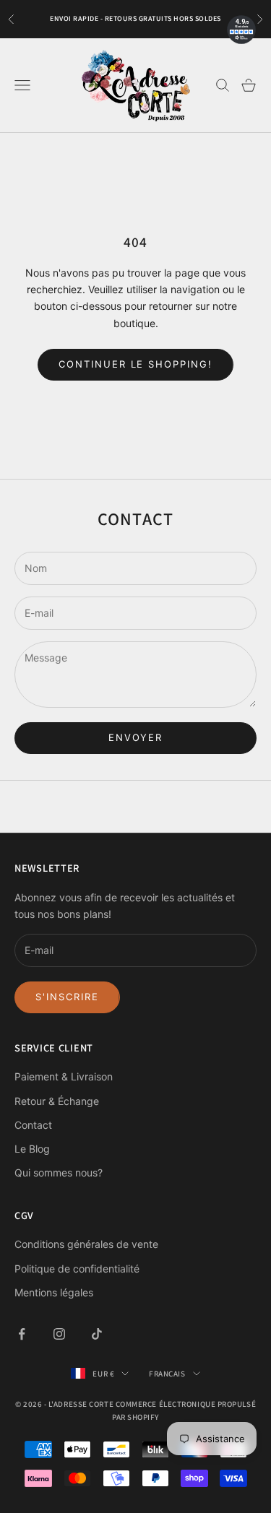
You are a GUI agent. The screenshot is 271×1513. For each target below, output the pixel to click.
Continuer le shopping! (135, 364)
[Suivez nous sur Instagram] (59, 1334)
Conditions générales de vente (86, 1244)
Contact (33, 1125)
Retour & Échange (56, 1101)
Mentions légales (53, 1292)
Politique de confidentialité (76, 1268)
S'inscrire (67, 996)
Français (167, 1374)
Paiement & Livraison (63, 1076)
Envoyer (135, 737)
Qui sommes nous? (58, 1172)
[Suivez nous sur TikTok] (97, 1334)
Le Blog (32, 1149)
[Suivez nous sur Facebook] (21, 1334)
